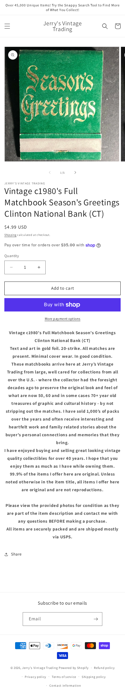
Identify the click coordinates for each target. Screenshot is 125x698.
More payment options (63, 318)
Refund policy (104, 668)
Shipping (10, 235)
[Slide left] (49, 172)
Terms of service (64, 677)
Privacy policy (35, 677)
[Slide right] (75, 172)
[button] (7, 26)
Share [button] (16, 554)
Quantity (11, 255)
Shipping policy (94, 677)
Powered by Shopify (74, 668)
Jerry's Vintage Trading (40, 668)
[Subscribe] (95, 619)
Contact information (65, 685)
